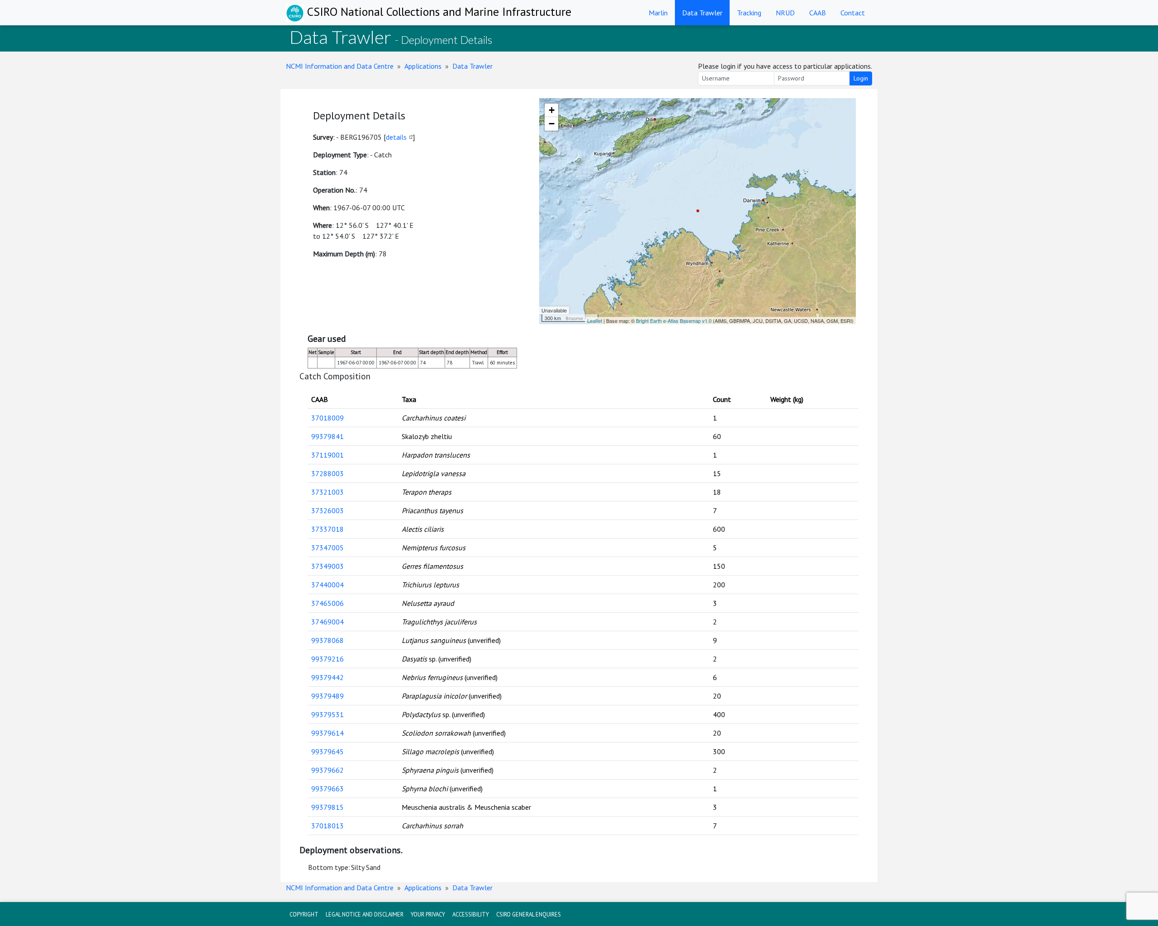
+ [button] (552, 110)
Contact (852, 12)
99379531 (327, 714)
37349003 (327, 566)
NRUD (785, 12)
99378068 (327, 640)
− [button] (552, 123)
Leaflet (594, 320)
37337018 (327, 529)
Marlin (658, 12)
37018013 (327, 825)
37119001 (327, 454)
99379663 (327, 788)
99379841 (327, 436)
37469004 (327, 621)
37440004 (327, 584)
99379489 (327, 695)
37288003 (327, 473)
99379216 (327, 658)
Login (861, 78)
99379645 (327, 751)
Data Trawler (702, 12)
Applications (422, 66)
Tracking (749, 12)
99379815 (327, 807)
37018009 (327, 417)
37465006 (327, 603)
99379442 (327, 677)
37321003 (327, 491)
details (396, 137)
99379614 (327, 732)
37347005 (327, 547)
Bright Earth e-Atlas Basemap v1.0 (674, 320)
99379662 (327, 770)
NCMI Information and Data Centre (340, 66)
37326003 (327, 510)
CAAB (817, 12)
